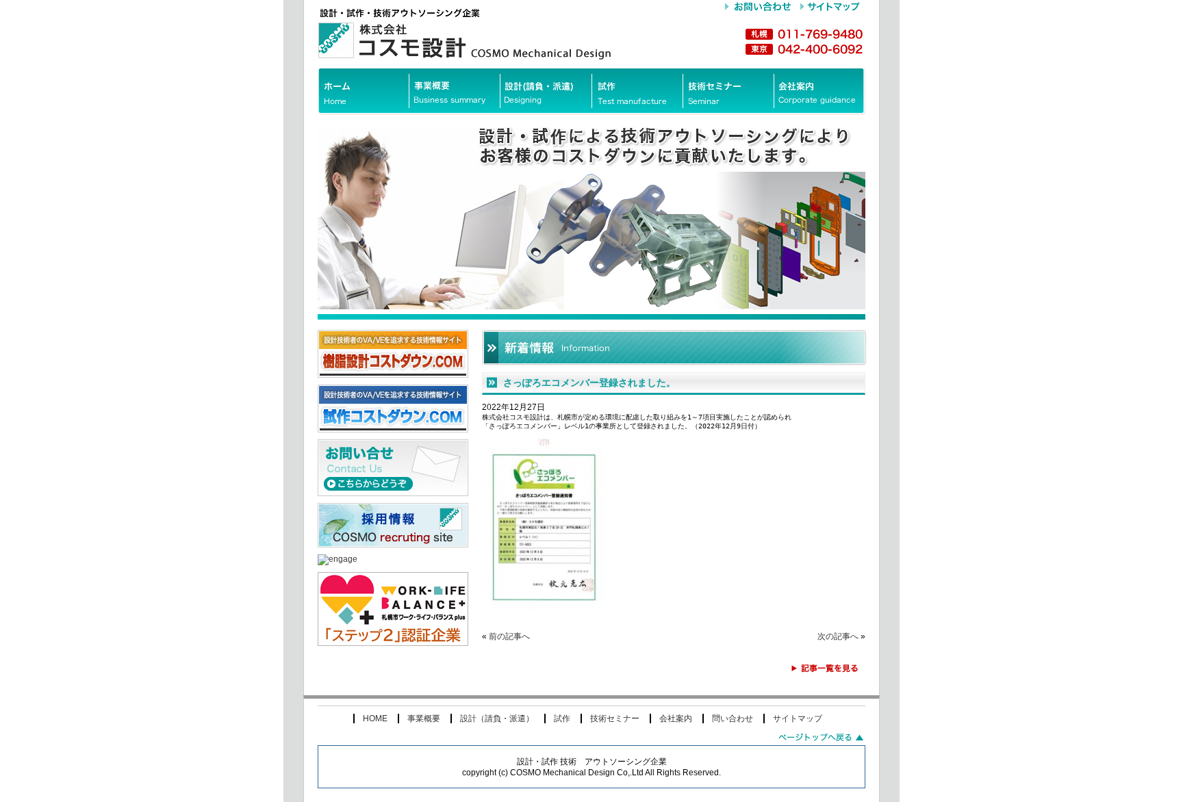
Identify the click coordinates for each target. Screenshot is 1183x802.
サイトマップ (797, 718)
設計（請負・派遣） (497, 718)
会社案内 (675, 718)
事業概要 (423, 718)
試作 (562, 718)
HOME (375, 718)
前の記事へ (509, 636)
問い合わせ (732, 718)
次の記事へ (837, 636)
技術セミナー (614, 718)
